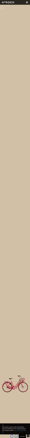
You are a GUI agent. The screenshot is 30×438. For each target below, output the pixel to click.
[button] (2, 219)
